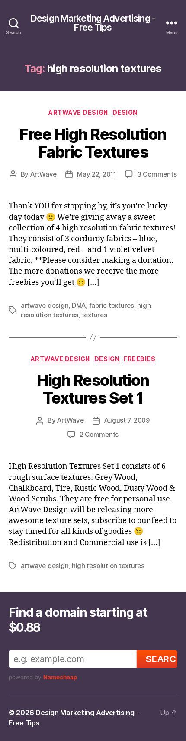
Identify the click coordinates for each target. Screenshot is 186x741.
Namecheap (60, 677)
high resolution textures (108, 565)
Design (125, 112)
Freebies (139, 359)
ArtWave (43, 174)
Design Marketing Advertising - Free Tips (93, 23)
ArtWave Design (78, 112)
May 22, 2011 (96, 174)
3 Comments (156, 174)
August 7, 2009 (127, 420)
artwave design (44, 305)
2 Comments (99, 434)
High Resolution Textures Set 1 (93, 389)
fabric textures (111, 305)
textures (94, 315)
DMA (79, 305)
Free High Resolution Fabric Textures (92, 143)
